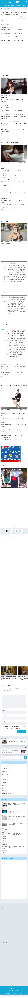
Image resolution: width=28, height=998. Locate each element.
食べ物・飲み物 (6, 793)
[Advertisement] (14, 57)
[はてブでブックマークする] (16, 531)
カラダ (2, 5)
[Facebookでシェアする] (11, 531)
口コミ (16, 538)
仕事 (12, 538)
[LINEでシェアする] (21, 531)
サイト (3, 721)
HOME (15, 988)
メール (4, 716)
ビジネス (13, 5)
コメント (4, 694)
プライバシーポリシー (16, 990)
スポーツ (5, 774)
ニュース (5, 777)
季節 (4, 785)
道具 (4, 791)
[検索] (25, 757)
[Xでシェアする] (6, 531)
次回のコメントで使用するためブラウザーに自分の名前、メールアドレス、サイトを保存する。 (14, 727)
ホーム (8, 990)
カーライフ (5, 769)
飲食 (6, 5)
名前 (3, 710)
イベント (23, 5)
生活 (9, 5)
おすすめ (8, 538)
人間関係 (18, 5)
